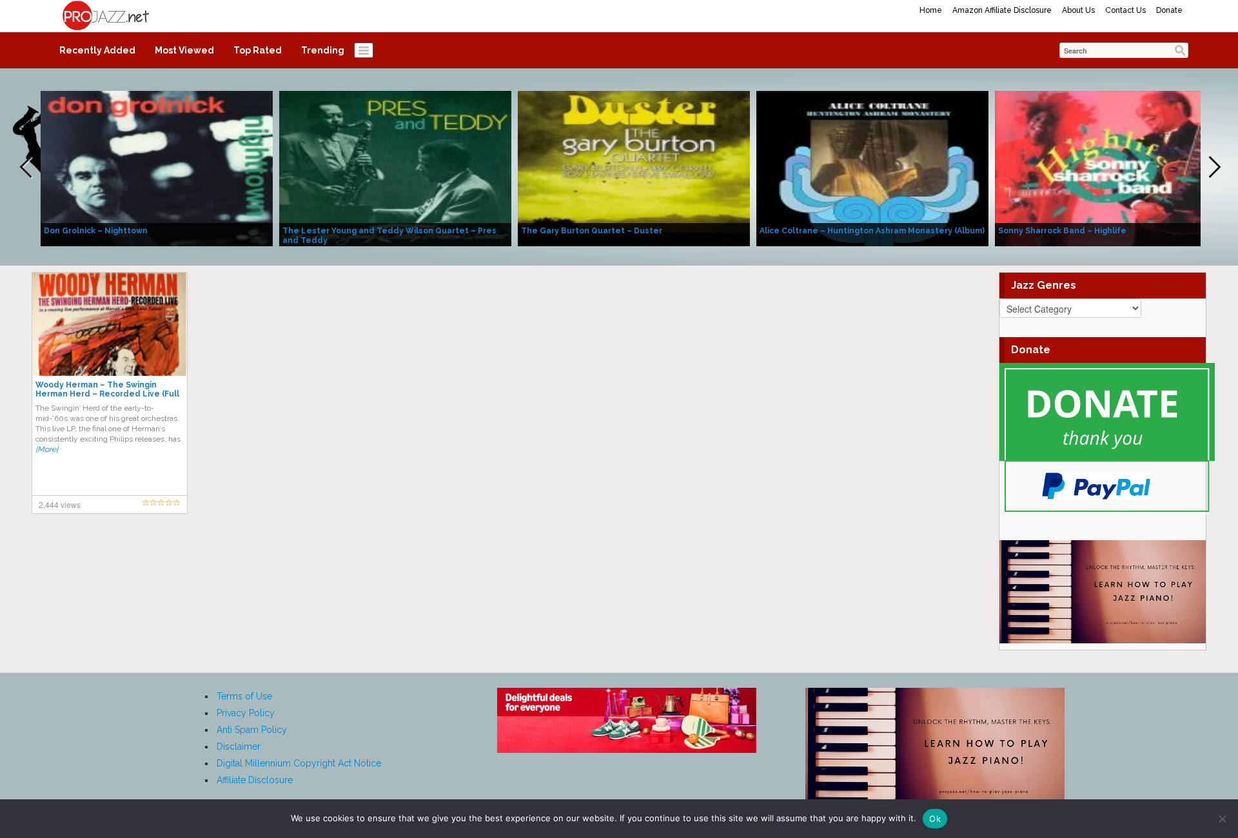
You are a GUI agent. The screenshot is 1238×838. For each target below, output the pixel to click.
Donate (1169, 10)
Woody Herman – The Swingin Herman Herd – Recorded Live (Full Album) (107, 393)
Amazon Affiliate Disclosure (1002, 10)
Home (930, 10)
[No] (1221, 818)
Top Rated (257, 50)
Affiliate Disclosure (255, 780)
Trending (322, 50)
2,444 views (60, 504)
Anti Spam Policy (252, 730)
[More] (46, 449)
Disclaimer (238, 746)
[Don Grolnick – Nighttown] (157, 167)
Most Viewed (184, 50)
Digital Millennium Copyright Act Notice (299, 763)
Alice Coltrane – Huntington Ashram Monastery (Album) (872, 230)
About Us (1078, 10)
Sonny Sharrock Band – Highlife (1062, 230)
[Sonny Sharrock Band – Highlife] (1111, 167)
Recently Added (97, 50)
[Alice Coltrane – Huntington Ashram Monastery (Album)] (872, 167)
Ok (935, 819)
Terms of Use (244, 696)
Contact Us (1125, 10)
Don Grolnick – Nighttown (96, 230)
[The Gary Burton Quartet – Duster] (634, 167)
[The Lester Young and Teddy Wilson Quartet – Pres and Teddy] (395, 167)
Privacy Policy (246, 713)
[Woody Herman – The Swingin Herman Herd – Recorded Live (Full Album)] (109, 323)
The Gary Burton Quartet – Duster (591, 230)
